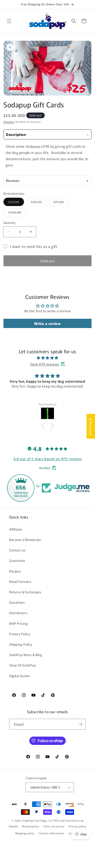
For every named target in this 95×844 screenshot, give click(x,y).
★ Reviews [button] (90, 426)
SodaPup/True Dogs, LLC (37, 820)
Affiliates (15, 529)
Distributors (18, 612)
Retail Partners (20, 581)
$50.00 (39, 202)
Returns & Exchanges (25, 592)
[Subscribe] (80, 724)
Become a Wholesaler (25, 539)
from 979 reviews (44, 364)
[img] (47, 357)
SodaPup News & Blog (25, 654)
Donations (17, 602)
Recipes (15, 571)
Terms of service (53, 826)
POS (56, 820)
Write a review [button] (47, 323)
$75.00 (61, 202)
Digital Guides (19, 675)
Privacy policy (77, 826)
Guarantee (17, 560)
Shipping (8, 121)
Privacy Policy (19, 633)
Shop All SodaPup (22, 665)
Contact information (51, 833)
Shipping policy (25, 833)
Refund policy (30, 826)
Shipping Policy (21, 644)
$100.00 (17, 213)
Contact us (17, 550)
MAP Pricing (18, 623)
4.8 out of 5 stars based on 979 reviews (47, 458)
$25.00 (16, 202)
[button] (9, 21)
